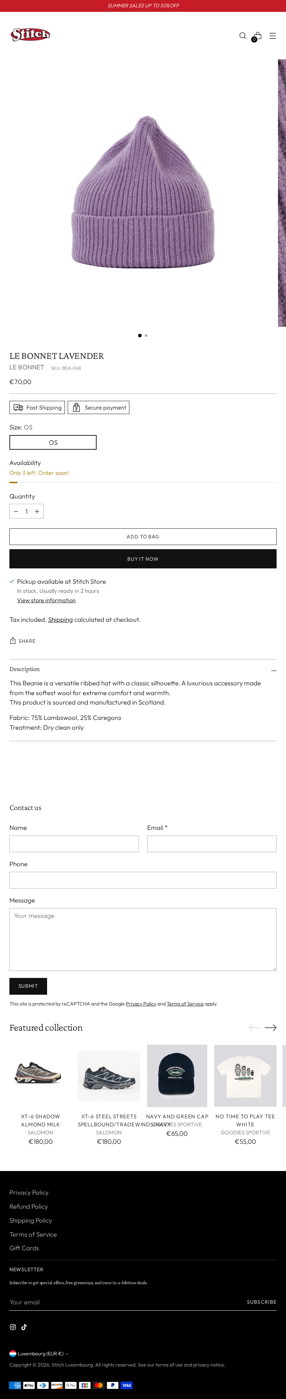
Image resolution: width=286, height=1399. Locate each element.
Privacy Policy (141, 1004)
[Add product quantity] (16, 511)
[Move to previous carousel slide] (255, 780)
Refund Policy (28, 1206)
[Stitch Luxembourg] (30, 36)
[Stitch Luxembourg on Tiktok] (25, 1328)
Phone (18, 864)
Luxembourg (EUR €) (40, 1353)
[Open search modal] (243, 36)
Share (27, 641)
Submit (28, 986)
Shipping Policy (30, 1220)
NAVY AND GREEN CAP (177, 1116)
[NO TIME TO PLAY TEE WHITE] (245, 1076)
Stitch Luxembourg (72, 1365)
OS (53, 442)
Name (18, 827)
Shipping (60, 619)
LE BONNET (26, 367)
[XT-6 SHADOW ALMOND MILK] (40, 1076)
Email (157, 827)
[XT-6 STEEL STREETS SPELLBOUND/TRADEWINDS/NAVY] (109, 1076)
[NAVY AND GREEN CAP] (177, 1076)
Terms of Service (185, 1004)
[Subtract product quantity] (37, 511)
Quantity (22, 496)
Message (22, 900)
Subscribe (262, 1302)
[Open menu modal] (273, 36)
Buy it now (142, 559)
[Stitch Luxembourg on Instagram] (13, 1328)
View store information (46, 600)
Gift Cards (24, 1248)
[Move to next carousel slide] (271, 779)
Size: (20, 427)
